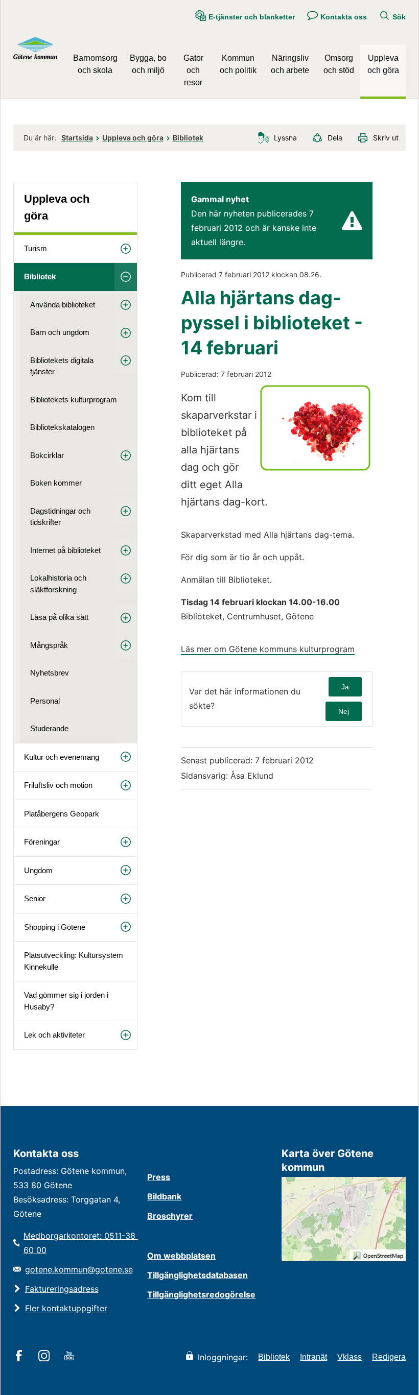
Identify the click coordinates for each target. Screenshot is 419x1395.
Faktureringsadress (62, 1289)
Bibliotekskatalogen (62, 427)
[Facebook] (20, 1356)
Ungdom (38, 870)
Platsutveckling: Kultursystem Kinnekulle (73, 961)
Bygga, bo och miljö (148, 64)
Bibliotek (188, 137)
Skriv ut (386, 137)
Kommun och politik (238, 64)
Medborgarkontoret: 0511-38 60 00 (80, 1243)
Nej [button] (343, 711)
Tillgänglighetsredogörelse (201, 1294)
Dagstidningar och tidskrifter (60, 517)
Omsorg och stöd (338, 64)
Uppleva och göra (383, 64)
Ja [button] (345, 687)
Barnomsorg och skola (95, 64)
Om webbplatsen (181, 1255)
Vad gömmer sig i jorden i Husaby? (66, 1001)
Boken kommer (56, 482)
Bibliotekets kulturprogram (73, 399)
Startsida (77, 137)
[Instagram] (45, 1356)
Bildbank (164, 1196)
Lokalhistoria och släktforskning (58, 583)
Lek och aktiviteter (54, 1034)
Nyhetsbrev (49, 672)
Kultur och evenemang (61, 757)
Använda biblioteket (62, 304)
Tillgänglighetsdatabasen (197, 1275)
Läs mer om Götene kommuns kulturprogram (268, 649)
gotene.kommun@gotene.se (79, 1269)
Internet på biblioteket (65, 550)
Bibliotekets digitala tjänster (62, 366)
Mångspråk (49, 645)
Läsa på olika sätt (59, 617)
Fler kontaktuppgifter (66, 1308)
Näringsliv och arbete (290, 64)
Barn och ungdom (59, 332)
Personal (45, 700)
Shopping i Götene (54, 927)
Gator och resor (193, 70)
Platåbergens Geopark (61, 813)
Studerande (49, 728)
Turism (35, 248)
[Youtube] (70, 1356)
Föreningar (42, 841)
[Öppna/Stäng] (125, 249)
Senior (34, 898)
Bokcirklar (47, 455)
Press (158, 1177)
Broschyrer (170, 1216)
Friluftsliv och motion (58, 785)
